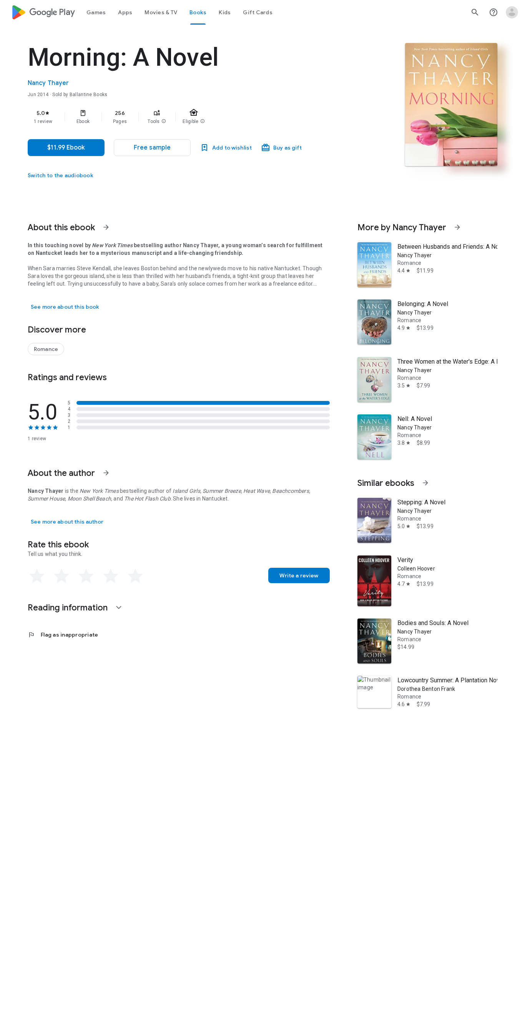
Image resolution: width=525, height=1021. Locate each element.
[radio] (37, 576)
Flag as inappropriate (63, 635)
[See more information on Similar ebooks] (425, 483)
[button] (163, 121)
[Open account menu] (512, 12)
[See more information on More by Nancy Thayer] (457, 227)
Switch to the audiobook (60, 175)
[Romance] (46, 349)
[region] (181, 116)
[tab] (96, 12)
